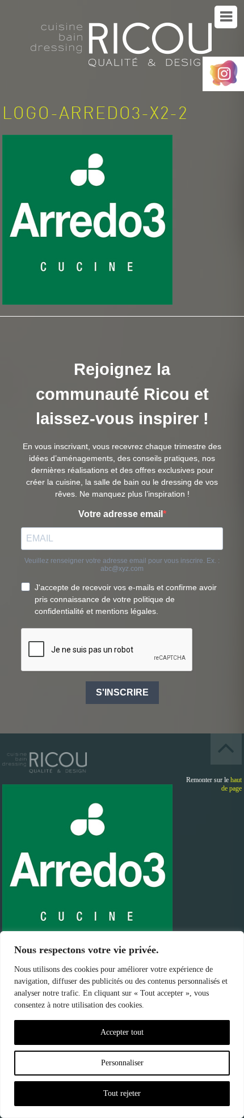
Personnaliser (122, 1063)
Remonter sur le (214, 784)
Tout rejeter (122, 1093)
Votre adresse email (120, 514)
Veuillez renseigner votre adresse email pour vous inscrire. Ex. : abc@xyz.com (122, 565)
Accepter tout (122, 1032)
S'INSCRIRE (122, 692)
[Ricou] (122, 48)
